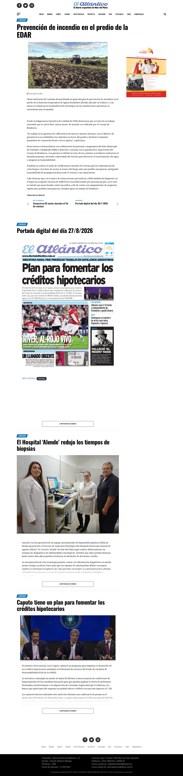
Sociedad (101, 14)
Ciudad (67, 14)
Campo (58, 14)
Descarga (41, 378)
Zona (129, 14)
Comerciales (139, 14)
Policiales (119, 14)
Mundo (49, 14)
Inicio (41, 14)
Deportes (91, 14)
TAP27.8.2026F (28, 378)
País (110, 14)
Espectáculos (78, 14)
